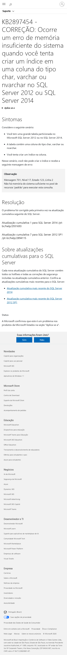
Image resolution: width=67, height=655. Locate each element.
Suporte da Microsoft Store (14, 400)
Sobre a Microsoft (10, 578)
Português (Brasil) (15, 612)
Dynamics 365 (9, 489)
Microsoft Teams (10, 509)
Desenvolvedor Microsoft (13, 523)
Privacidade (35, 629)
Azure (6, 484)
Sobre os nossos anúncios (31, 633)
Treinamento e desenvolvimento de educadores (22, 450)
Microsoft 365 (9, 366)
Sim (24, 339)
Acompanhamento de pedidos (15, 410)
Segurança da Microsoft (13, 479)
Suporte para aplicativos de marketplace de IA (21, 533)
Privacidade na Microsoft (13, 588)
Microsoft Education (11, 425)
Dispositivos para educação (14, 430)
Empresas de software (12, 553)
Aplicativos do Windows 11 (14, 376)
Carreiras (7, 573)
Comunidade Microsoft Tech (14, 538)
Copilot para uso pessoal (13, 361)
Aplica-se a (9, 107)
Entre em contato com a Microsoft (16, 629)
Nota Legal (8, 633)
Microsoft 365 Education (13, 440)
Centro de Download (11, 395)
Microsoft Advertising (12, 499)
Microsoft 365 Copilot (12, 504)
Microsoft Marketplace (12, 543)
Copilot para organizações (14, 356)
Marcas (17, 633)
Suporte (6, 11)
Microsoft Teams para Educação (16, 435)
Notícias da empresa (11, 583)
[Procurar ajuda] (11, 4)
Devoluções (8, 405)
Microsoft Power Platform (13, 548)
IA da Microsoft (9, 474)
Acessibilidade (9, 603)
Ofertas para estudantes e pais (15, 455)
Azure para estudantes (12, 460)
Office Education (10, 445)
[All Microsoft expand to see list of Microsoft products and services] (4, 4)
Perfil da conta (9, 390)
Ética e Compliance (49, 629)
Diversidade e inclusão (12, 598)
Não (42, 339)
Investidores (8, 593)
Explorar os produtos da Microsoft (16, 371)
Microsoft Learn (10, 528)
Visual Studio (9, 558)
